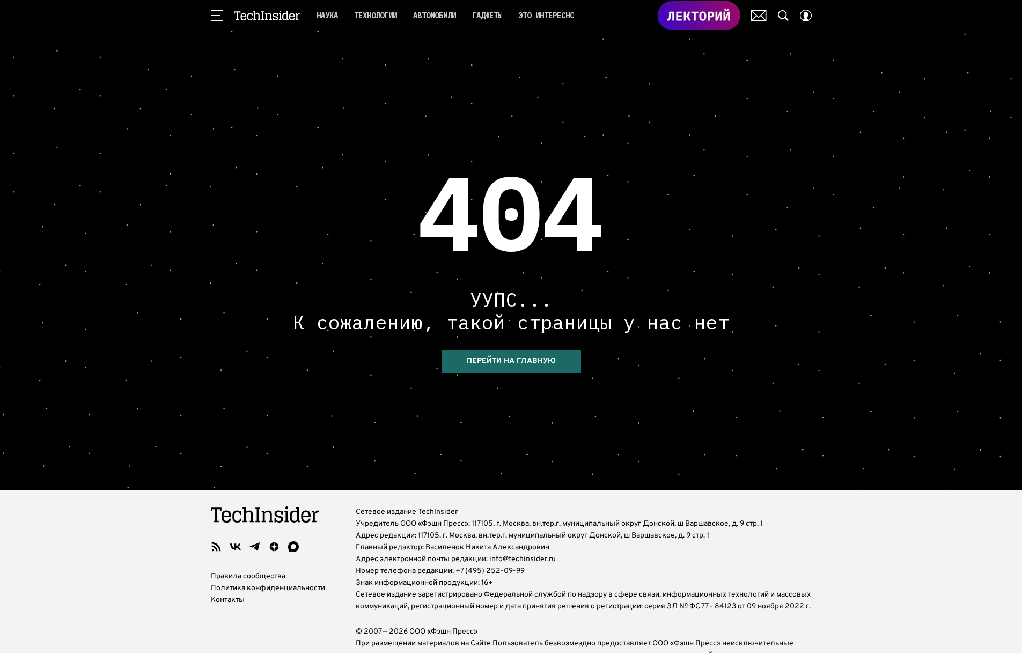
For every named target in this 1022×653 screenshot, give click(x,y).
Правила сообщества (248, 576)
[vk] (235, 546)
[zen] (274, 546)
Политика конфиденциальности (268, 588)
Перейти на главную (511, 361)
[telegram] (254, 546)
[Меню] (217, 15)
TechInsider (266, 15)
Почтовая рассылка (759, 15)
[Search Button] (783, 15)
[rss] (216, 546)
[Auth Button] (806, 15)
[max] (293, 546)
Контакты (228, 600)
